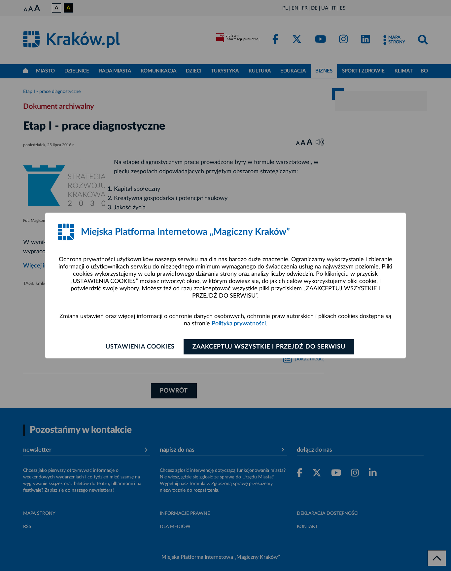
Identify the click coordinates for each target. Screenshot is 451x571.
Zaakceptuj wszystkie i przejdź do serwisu (268, 347)
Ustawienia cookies (140, 347)
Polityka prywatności (239, 324)
